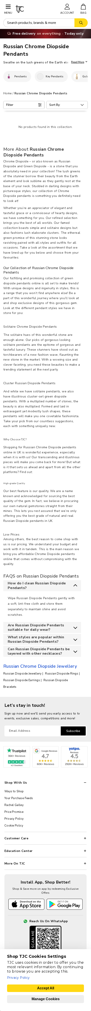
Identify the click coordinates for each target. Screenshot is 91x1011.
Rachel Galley (14, 805)
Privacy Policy (14, 819)
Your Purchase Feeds (18, 798)
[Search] (81, 22)
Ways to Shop (14, 791)
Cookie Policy (13, 826)
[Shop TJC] (36, 9)
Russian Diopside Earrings (21, 680)
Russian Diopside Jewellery (22, 674)
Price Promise (13, 812)
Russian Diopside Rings (61, 674)
